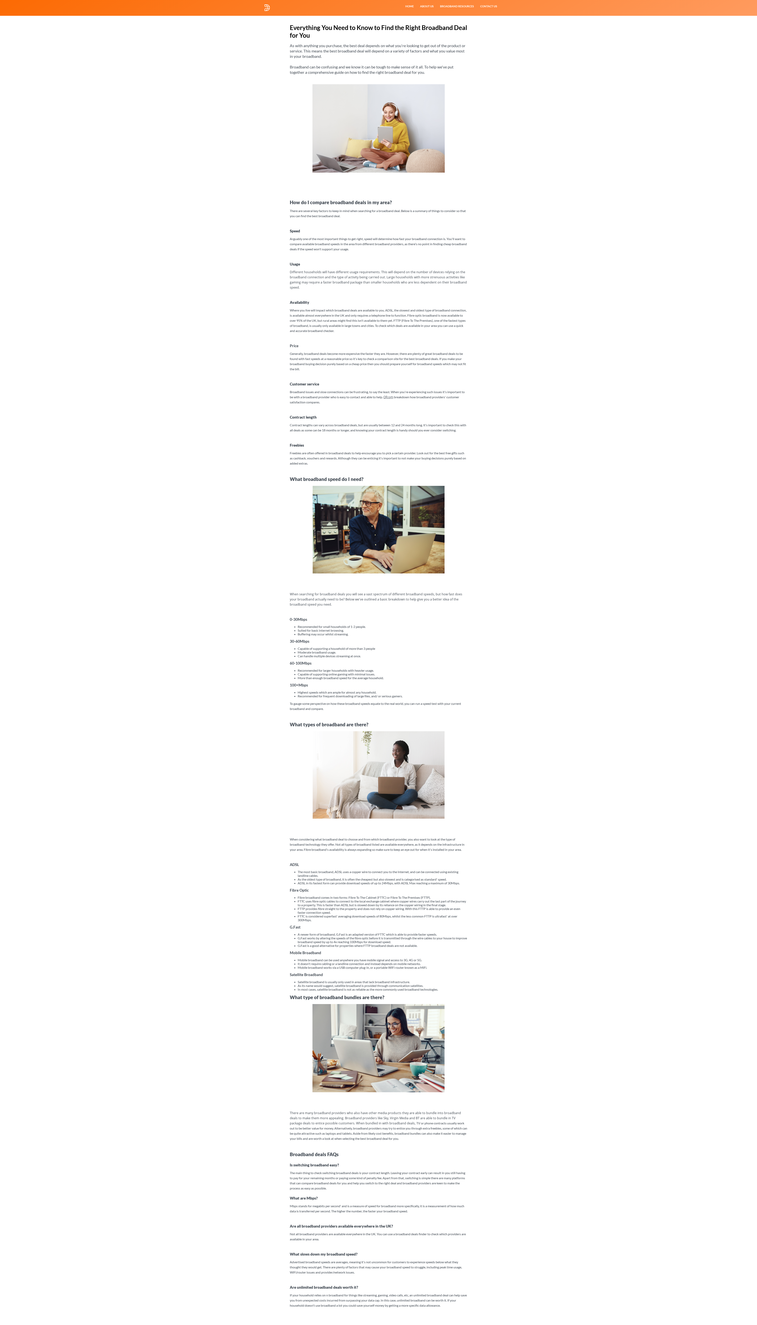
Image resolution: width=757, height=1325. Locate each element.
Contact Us (488, 6)
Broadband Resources (457, 6)
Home (409, 6)
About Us (427, 6)
